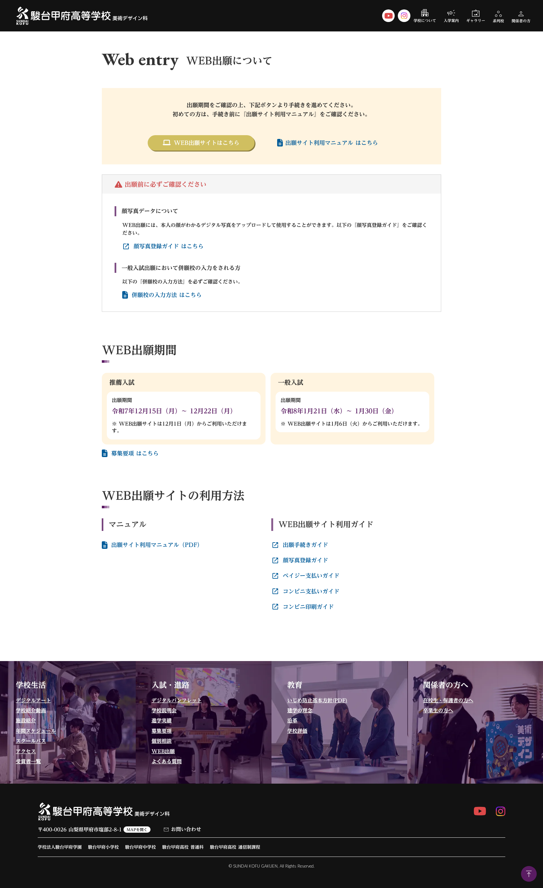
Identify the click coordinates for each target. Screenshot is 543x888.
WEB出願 (163, 751)
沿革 (292, 720)
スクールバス (31, 740)
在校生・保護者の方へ (448, 700)
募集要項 (161, 730)
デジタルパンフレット (176, 700)
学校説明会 (164, 710)
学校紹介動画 (31, 710)
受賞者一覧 (28, 761)
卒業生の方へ (438, 710)
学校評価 (297, 730)
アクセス (26, 751)
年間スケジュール (36, 730)
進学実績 (161, 720)
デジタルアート (33, 700)
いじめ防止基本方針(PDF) (317, 700)
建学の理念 (299, 710)
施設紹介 (26, 720)
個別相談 (161, 740)
